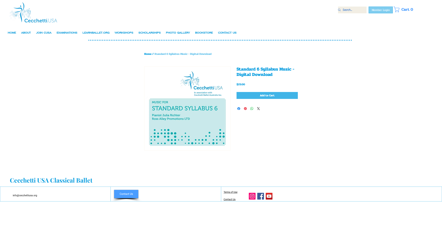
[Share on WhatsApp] (252, 109)
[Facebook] (260, 196)
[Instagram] (252, 196)
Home (148, 54)
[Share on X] (258, 109)
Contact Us (230, 199)
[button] (404, 9)
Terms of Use (230, 192)
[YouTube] (269, 196)
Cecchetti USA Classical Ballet (51, 180)
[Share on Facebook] (239, 109)
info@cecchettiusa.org (25, 195)
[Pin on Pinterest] (245, 109)
